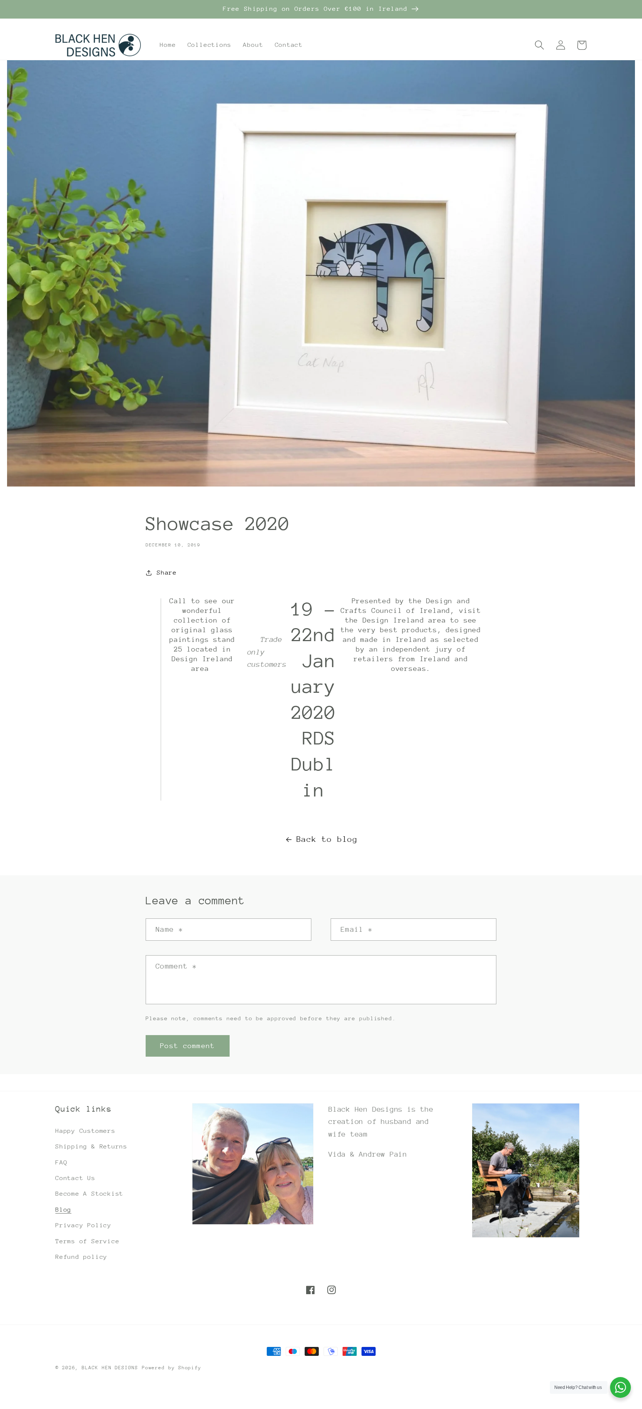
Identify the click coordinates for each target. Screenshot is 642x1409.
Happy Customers (85, 1130)
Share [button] (167, 572)
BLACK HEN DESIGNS (110, 1367)
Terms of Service (87, 1241)
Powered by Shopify (171, 1367)
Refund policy (81, 1256)
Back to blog (327, 839)
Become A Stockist (89, 1193)
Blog (63, 1209)
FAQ (61, 1162)
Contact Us (75, 1178)
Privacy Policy (83, 1225)
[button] (539, 45)
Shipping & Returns (91, 1146)
